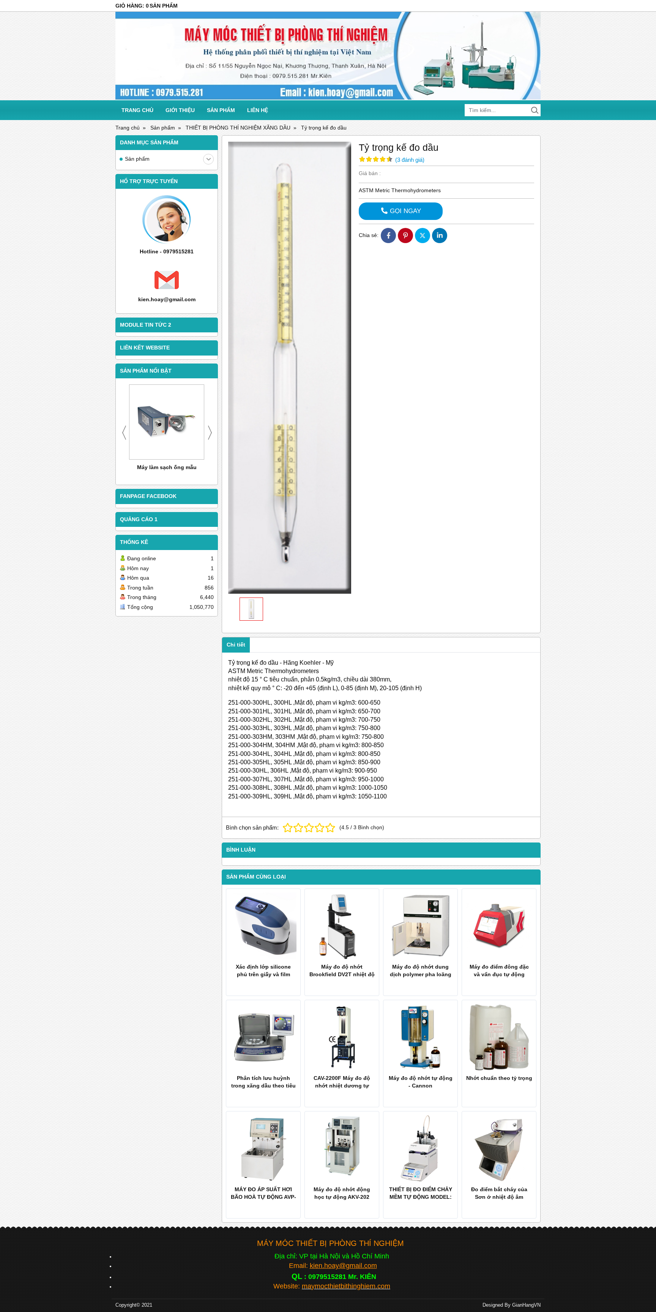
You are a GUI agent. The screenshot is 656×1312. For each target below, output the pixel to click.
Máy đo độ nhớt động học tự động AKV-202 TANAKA (342, 1197)
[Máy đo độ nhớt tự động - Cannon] (420, 1037)
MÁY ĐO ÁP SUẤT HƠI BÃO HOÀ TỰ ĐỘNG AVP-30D (263, 1197)
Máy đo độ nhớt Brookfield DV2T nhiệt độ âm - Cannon (342, 974)
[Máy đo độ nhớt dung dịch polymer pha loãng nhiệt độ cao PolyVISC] (420, 926)
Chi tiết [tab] (236, 645)
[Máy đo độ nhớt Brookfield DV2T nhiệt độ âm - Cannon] (342, 926)
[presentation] (124, 433)
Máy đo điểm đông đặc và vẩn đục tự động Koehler (499, 974)
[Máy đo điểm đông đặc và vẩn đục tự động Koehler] (499, 926)
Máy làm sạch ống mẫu (167, 467)
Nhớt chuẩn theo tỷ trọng (499, 1078)
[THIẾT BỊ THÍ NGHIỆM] (328, 56)
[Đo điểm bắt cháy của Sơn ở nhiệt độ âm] (499, 1148)
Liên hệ (257, 110)
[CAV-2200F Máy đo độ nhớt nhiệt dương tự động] (342, 1037)
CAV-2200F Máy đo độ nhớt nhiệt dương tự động (342, 1085)
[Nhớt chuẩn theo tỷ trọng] (499, 1037)
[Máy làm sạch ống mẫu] (166, 422)
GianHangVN (526, 1305)
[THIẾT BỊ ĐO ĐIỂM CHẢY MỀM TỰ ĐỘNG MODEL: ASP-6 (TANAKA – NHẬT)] (420, 1148)
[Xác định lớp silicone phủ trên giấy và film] (263, 926)
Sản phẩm (221, 110)
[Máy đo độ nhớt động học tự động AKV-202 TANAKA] (342, 1148)
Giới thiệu (180, 110)
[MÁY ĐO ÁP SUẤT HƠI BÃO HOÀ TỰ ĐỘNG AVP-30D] (263, 1148)
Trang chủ (137, 110)
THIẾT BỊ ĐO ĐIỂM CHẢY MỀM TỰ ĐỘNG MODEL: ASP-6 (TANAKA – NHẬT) (420, 1197)
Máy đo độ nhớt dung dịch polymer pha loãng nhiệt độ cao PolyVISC (420, 974)
